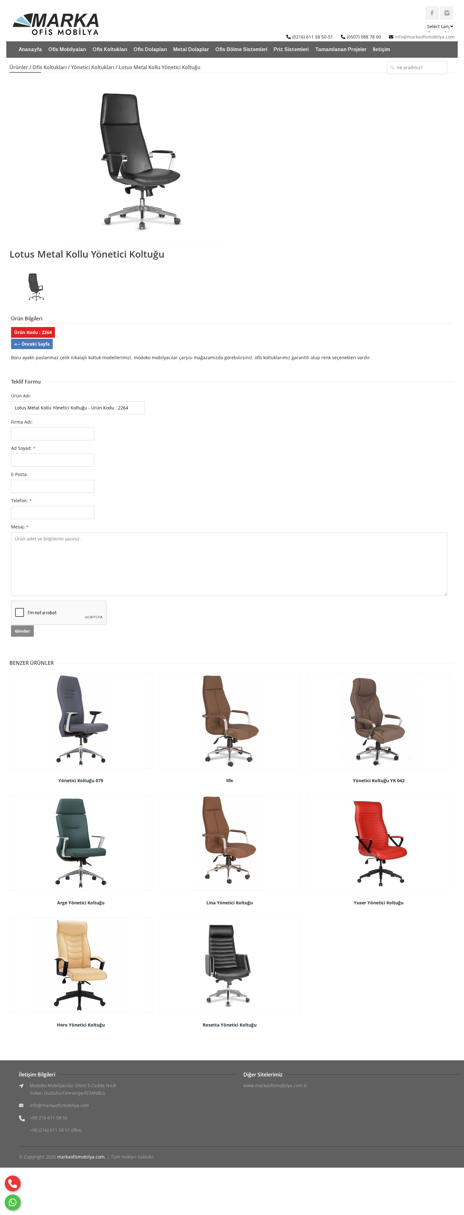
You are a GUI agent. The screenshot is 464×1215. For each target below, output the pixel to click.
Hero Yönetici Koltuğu (81, 1025)
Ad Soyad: (23, 448)
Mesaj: (19, 527)
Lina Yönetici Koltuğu (229, 903)
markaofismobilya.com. (81, 1157)
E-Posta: (19, 474)
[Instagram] (446, 13)
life (229, 780)
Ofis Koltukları (109, 49)
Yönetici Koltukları (92, 67)
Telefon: (21, 500)
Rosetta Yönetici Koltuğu (230, 1025)
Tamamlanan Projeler (340, 49)
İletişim (381, 49)
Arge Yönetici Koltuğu (80, 903)
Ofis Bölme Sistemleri (241, 49)
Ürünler (18, 67)
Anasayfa (30, 49)
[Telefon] (13, 1183)
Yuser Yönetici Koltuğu (378, 903)
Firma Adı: (22, 422)
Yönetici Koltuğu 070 (80, 780)
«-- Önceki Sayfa (32, 344)
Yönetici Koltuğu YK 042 (379, 780)
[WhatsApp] (13, 1202)
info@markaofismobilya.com (425, 37)
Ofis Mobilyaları (67, 49)
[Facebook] (432, 13)
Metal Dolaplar (191, 49)
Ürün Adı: (21, 396)
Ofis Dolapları (150, 49)
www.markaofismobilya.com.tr (275, 1085)
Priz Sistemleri (291, 49)
